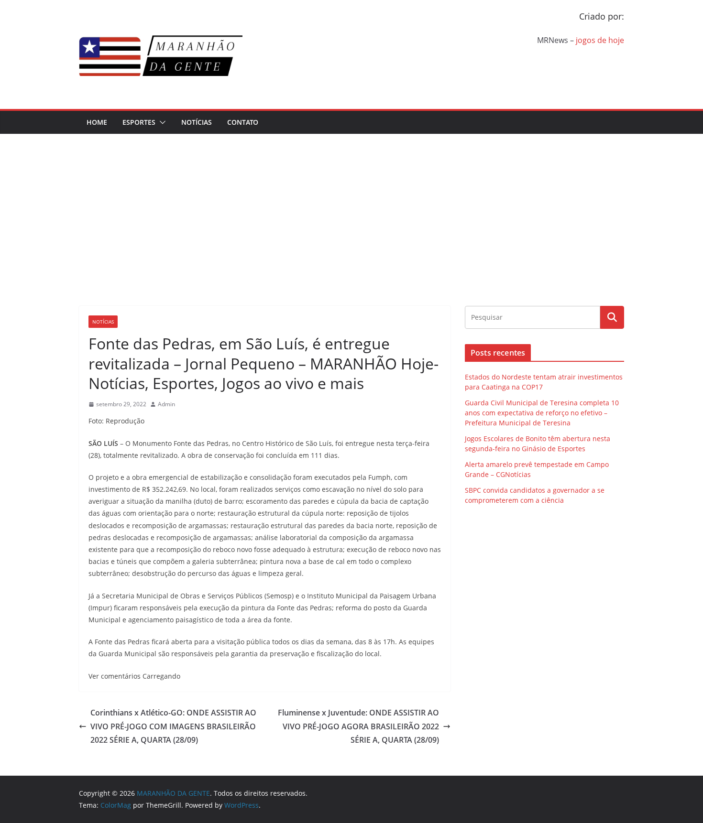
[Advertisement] (351, 205)
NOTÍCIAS (196, 122)
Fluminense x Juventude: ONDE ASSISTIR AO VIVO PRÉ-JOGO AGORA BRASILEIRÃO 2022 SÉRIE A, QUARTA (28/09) (358, 726)
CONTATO (242, 122)
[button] (160, 122)
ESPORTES (138, 122)
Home (97, 122)
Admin (166, 404)
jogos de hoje (600, 40)
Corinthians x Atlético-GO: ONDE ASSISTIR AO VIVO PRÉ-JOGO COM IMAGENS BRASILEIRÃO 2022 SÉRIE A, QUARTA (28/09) (173, 726)
